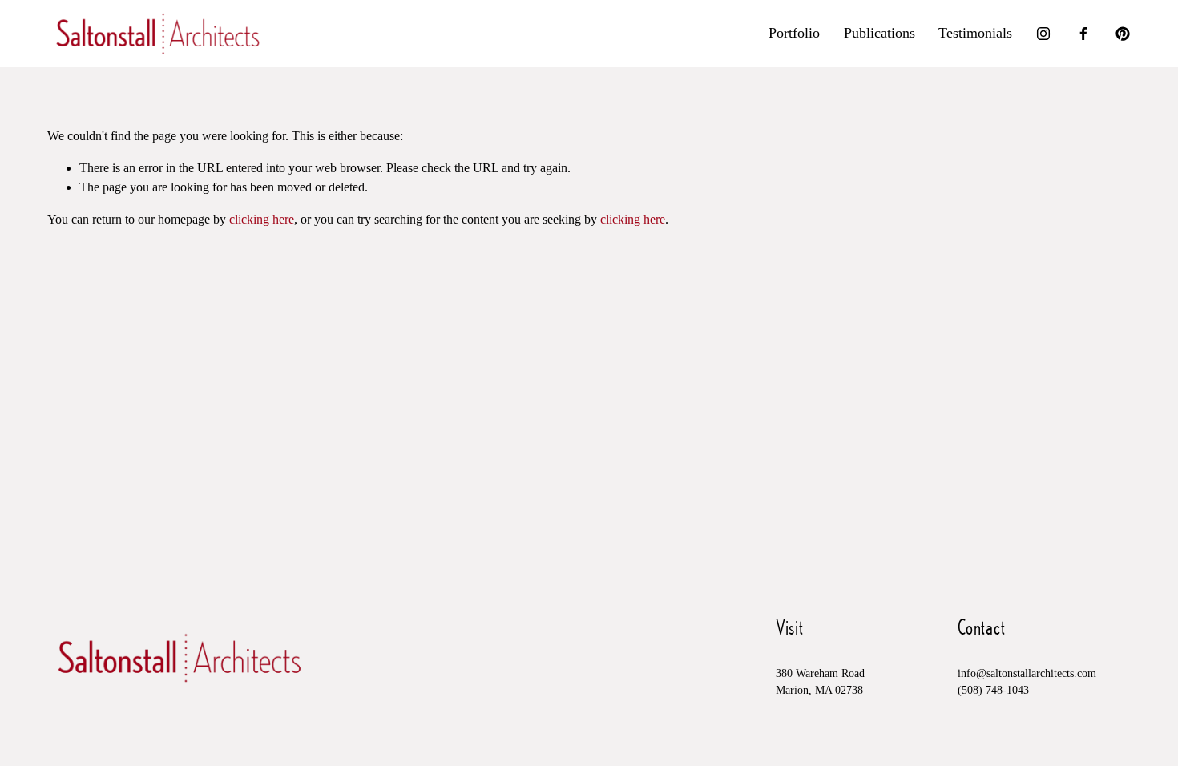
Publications (879, 33)
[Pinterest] (1123, 34)
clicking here (261, 219)
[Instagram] (1043, 34)
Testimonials (975, 33)
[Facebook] (1083, 34)
